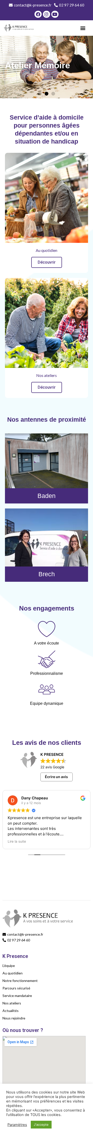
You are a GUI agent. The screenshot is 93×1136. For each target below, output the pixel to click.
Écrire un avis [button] (56, 777)
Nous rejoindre (13, 1018)
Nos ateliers (11, 1003)
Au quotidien (12, 973)
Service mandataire (17, 995)
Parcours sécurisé (16, 988)
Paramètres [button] (17, 1124)
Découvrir (47, 262)
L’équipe (8, 965)
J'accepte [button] (41, 1124)
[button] (83, 28)
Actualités (10, 1010)
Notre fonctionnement (20, 980)
